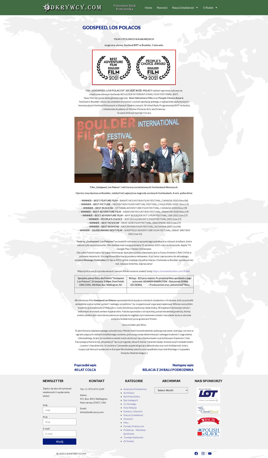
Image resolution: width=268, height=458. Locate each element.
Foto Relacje (130, 407)
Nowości (162, 7)
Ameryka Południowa (134, 389)
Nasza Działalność (183, 7)
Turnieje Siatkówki (133, 437)
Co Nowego (129, 403)
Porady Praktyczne (133, 426)
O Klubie (208, 7)
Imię (45, 404)
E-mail (46, 428)
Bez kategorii (130, 400)
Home (148, 7)
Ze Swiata (128, 441)
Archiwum (128, 392)
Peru (125, 422)
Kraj (45, 416)
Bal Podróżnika (131, 396)
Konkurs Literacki (132, 411)
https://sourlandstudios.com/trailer (171, 271)
